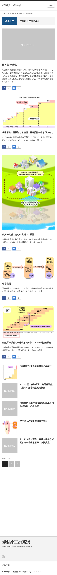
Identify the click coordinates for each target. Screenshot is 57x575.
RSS (3, 556)
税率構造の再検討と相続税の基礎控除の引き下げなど (27, 132)
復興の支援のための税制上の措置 (18, 234)
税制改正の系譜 (11, 5)
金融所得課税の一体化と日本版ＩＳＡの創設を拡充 (26, 342)
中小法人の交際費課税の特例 (33, 421)
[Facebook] (4, 88)
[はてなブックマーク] (14, 88)
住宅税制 (6, 283)
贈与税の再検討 (9, 64)
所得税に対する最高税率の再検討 (36, 366)
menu (51, 5)
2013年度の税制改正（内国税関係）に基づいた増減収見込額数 (37, 386)
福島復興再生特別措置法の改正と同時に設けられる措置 (37, 404)
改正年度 (13, 13)
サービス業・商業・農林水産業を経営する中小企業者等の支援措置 (37, 441)
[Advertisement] (28, 504)
